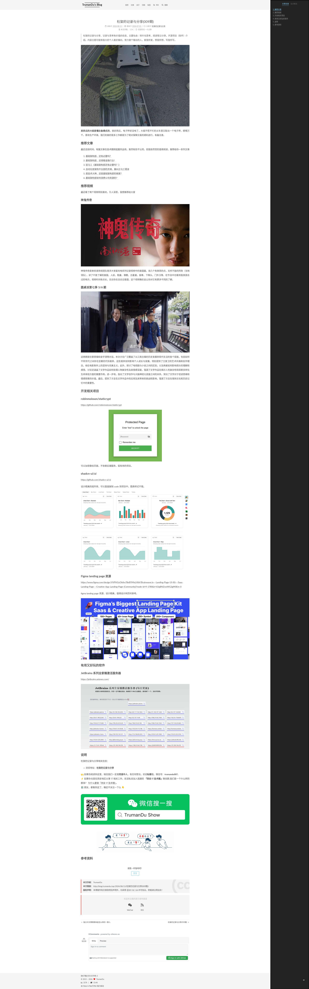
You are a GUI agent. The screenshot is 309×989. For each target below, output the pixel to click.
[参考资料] (188, 858)
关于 (138, 5)
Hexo (85, 986)
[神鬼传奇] (188, 200)
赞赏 (135, 873)
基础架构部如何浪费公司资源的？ (102, 178)
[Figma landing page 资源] (188, 576)
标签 (149, 5)
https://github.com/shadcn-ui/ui (96, 480)
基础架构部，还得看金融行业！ (101, 161)
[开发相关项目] (188, 391)
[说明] (188, 755)
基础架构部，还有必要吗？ (99, 156)
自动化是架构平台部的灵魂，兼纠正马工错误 (107, 169)
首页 (126, 5)
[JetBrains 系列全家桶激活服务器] (188, 673)
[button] (303, 980)
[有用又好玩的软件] (188, 665)
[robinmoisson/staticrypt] (188, 399)
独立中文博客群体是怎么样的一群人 (96, 922)
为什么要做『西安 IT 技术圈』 (102, 783)
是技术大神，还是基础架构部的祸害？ (104, 174)
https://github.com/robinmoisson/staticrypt (101, 405)
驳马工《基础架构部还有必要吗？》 (103, 165)
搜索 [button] (166, 5)
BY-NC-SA (133, 890)
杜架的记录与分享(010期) (177, 922)
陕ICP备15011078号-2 (89, 976)
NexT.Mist (93, 986)
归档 (143, 5)
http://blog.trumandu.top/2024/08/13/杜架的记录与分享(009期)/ (121, 886)
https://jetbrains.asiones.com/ (95, 679)
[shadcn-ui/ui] (188, 474)
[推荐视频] (188, 186)
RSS (157, 5)
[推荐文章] (188, 143)
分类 (132, 5)
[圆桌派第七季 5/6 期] (188, 287)
